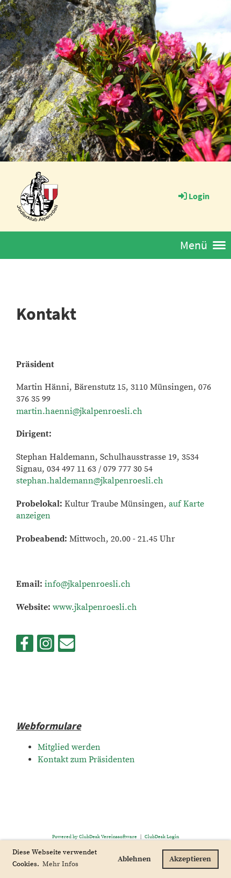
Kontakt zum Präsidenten (86, 759)
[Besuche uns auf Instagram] (45, 647)
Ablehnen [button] (134, 859)
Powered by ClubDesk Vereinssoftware (94, 836)
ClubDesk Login (162, 836)
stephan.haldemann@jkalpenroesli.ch (89, 480)
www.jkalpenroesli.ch (95, 607)
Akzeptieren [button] (190, 859)
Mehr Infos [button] (60, 864)
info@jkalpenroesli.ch (88, 584)
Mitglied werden (69, 747)
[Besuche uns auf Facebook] (24, 647)
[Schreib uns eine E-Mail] (66, 647)
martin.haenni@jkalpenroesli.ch (79, 411)
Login (199, 196)
